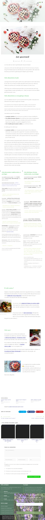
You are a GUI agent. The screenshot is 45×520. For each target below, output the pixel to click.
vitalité (21, 406)
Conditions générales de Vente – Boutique (9, 512)
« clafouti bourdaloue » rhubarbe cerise (15, 337)
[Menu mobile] (42, 2)
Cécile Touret (17, 61)
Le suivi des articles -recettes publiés (30, 508)
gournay (8, 231)
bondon (12, 231)
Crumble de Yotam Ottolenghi (12, 351)
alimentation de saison (13, 406)
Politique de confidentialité (6, 508)
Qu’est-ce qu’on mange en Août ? (22, 440)
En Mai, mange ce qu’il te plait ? (37, 440)
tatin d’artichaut (28, 312)
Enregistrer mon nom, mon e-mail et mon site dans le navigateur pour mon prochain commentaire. (21, 465)
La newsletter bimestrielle (30, 509)
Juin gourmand (28, 14)
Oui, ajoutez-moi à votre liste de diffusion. (14, 468)
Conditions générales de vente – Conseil (9, 510)
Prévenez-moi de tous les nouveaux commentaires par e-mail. (18, 471)
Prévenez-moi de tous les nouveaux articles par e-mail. (17, 473)
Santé (19, 406)
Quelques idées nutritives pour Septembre (8, 440)
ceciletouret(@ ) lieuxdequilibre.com (11, 500)
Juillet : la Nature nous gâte (36, 399)
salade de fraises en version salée (30, 303)
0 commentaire (28, 61)
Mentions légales (4, 506)
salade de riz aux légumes (14, 295)
